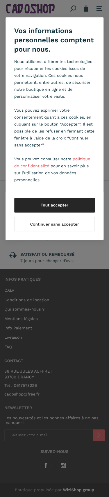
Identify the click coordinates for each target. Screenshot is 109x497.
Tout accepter (55, 205)
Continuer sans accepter (54, 224)
